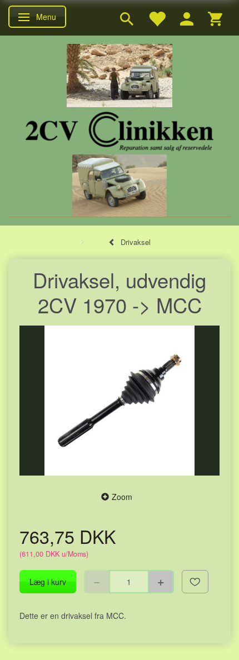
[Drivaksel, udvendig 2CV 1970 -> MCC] (119, 401)
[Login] (187, 18)
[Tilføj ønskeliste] (195, 581)
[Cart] (215, 18)
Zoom (122, 496)
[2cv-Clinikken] (119, 130)
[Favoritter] (157, 18)
